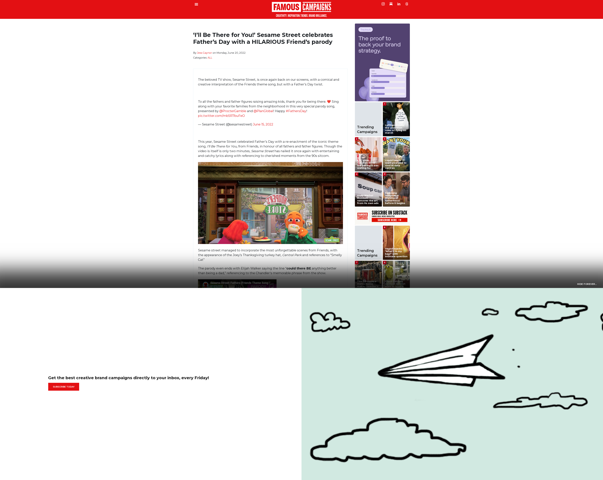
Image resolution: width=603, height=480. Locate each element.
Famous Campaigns (301, 9)
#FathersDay (296, 111)
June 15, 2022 (263, 124)
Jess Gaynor (204, 52)
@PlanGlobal (263, 111)
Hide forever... (587, 284)
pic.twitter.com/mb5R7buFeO (221, 116)
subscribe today (63, 386)
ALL (210, 57)
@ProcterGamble (232, 111)
